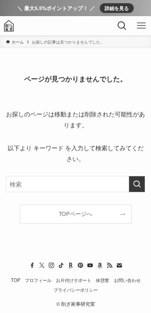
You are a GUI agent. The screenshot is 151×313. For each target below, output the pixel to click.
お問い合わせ (127, 280)
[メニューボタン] (141, 25)
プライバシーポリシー (76, 289)
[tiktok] (61, 265)
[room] (70, 265)
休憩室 (102, 280)
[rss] (109, 265)
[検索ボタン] (122, 25)
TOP (16, 280)
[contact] (119, 265)
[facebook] (32, 265)
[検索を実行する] (137, 184)
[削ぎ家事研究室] (8, 25)
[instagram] (51, 265)
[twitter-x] (42, 265)
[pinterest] (80, 265)
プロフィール (38, 280)
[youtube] (90, 265)
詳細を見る (117, 8)
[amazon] (99, 265)
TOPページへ (75, 214)
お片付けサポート (73, 280)
